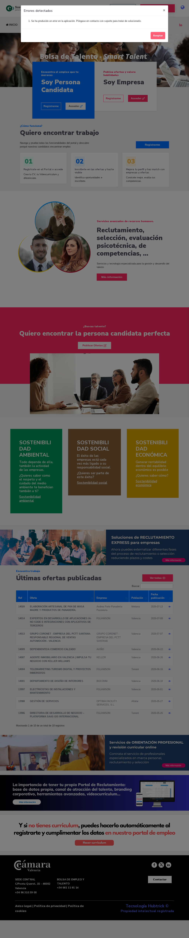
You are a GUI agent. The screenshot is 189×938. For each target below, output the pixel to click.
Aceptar (158, 35)
